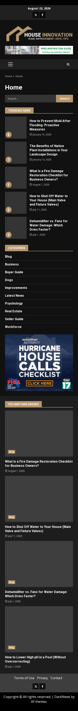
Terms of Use (24, 678)
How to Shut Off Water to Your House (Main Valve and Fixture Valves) (16, 203)
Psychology (14, 303)
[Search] (68, 64)
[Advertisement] (39, 50)
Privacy (42, 678)
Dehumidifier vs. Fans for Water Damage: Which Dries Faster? (16, 228)
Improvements (16, 288)
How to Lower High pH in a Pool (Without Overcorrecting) (39, 629)
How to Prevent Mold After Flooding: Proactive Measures (16, 128)
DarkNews (62, 697)
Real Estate (13, 311)
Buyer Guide (14, 272)
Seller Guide (14, 319)
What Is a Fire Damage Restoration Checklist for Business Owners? (16, 178)
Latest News (14, 296)
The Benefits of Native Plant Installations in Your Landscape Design (16, 153)
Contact (56, 678)
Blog (8, 256)
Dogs (9, 280)
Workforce (13, 327)
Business (12, 264)
